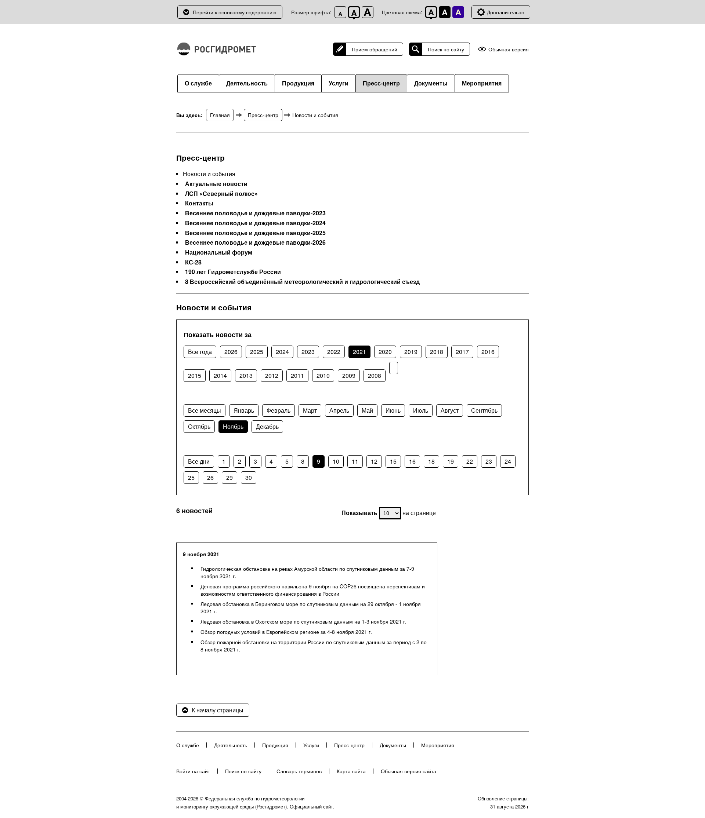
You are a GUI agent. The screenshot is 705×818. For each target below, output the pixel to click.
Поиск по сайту (446, 49)
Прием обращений (374, 49)
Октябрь (199, 426)
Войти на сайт (193, 771)
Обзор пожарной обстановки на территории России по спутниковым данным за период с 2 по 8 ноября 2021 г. (313, 645)
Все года (200, 351)
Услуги (338, 83)
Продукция (298, 83)
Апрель (339, 410)
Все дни (199, 461)
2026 (231, 351)
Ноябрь (233, 426)
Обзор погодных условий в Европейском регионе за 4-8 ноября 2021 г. (286, 631)
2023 (308, 351)
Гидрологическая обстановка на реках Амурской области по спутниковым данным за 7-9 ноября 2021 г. (307, 572)
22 (469, 461)
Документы (431, 83)
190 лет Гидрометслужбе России (233, 272)
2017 (462, 351)
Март (310, 410)
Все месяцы (204, 410)
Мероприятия (482, 83)
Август (450, 410)
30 (248, 477)
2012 (271, 375)
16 (412, 461)
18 (431, 461)
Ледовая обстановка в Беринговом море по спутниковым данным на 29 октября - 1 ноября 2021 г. (310, 607)
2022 (333, 351)
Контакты (199, 203)
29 (229, 477)
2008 (374, 375)
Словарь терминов (299, 771)
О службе (198, 83)
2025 (256, 351)
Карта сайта (351, 771)
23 (488, 461)
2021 (359, 351)
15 (393, 461)
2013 (246, 375)
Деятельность (247, 83)
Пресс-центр (381, 83)
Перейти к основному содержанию (234, 12)
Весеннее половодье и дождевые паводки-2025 (255, 233)
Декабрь (267, 426)
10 (336, 461)
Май (367, 410)
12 (374, 461)
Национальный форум (218, 252)
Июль (420, 410)
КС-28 (193, 262)
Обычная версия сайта (408, 771)
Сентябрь (484, 410)
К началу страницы (217, 710)
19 (450, 461)
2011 (297, 375)
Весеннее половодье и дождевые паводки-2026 (255, 242)
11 (355, 461)
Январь (244, 410)
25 (191, 477)
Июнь (393, 410)
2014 (220, 375)
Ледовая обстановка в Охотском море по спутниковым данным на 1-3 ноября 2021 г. (303, 621)
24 (508, 461)
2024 (282, 351)
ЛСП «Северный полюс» (221, 194)
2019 (410, 351)
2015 (194, 375)
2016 (488, 351)
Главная (220, 114)
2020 (385, 351)
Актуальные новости (216, 184)
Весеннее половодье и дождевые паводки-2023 (255, 213)
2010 (323, 375)
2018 (436, 351)
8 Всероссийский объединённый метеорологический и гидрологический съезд (302, 282)
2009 (348, 375)
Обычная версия (508, 49)
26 (210, 477)
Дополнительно (505, 12)
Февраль (278, 410)
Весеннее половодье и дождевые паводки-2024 (255, 223)
